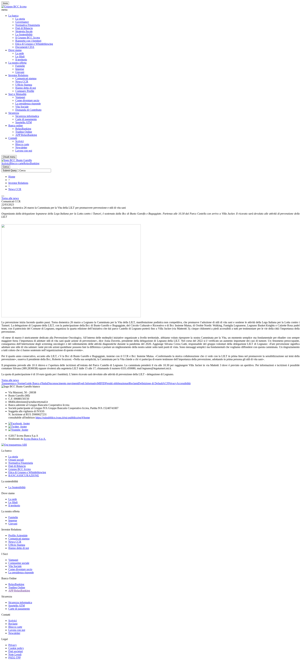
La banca (13, 15)
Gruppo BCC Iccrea (19, 469)
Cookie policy (16, 648)
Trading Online (23, 131)
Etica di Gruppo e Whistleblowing (34, 43)
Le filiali (20, 56)
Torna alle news (10, 198)
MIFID (101, 383)
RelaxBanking (23, 128)
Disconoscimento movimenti (63, 383)
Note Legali (14, 654)
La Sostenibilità (23, 34)
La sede (19, 53)
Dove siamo (15, 50)
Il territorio (21, 59)
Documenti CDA (24, 47)
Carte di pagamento (26, 119)
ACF (165, 383)
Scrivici (19, 141)
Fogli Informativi (88, 383)
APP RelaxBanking (26, 134)
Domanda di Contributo (28, 109)
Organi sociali (16, 459)
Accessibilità (184, 383)
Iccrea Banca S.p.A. (35, 438)
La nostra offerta (17, 62)
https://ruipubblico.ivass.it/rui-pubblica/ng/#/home (63, 417)
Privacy (172, 383)
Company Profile (24, 90)
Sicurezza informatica (27, 116)
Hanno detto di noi (25, 87)
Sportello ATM (23, 122)
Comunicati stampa (25, 78)
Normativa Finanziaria (27, 25)
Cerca (6, 167)
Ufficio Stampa (23, 84)
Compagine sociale (18, 563)
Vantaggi (20, 97)
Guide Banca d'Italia (36, 383)
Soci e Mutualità (17, 94)
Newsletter (21, 147)
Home (11, 176)
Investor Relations (18, 75)
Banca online (15, 125)
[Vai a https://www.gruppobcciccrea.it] (13, 6)
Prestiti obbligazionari (117, 383)
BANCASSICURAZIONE (23, 475)
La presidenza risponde (28, 103)
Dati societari (15, 651)
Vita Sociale (22, 106)
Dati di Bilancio (24, 28)
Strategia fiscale (24, 31)
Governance (22, 21)
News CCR (21, 81)
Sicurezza (13, 112)
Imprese (19, 69)
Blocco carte (22, 144)
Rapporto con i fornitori (28, 40)
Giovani (19, 72)
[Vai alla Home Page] (16, 160)
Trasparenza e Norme (13, 383)
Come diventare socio (27, 100)
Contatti (12, 138)
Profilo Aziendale (18, 535)
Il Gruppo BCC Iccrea (27, 37)
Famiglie (20, 65)
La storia (20, 18)
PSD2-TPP (14, 657)
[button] (150, 9)
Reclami (133, 383)
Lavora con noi (23, 150)
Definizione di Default (150, 383)
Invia (5, 3)
